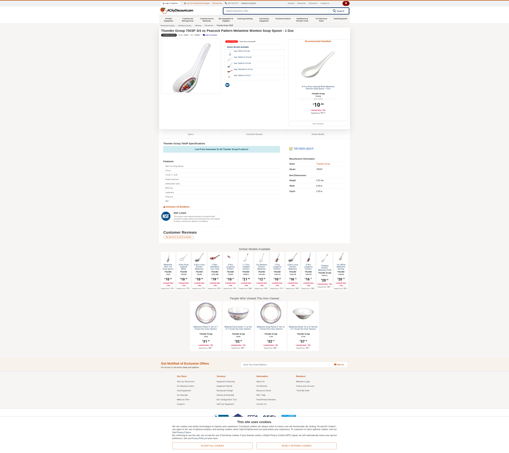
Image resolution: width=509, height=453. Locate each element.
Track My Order (303, 391)
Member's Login (303, 382)
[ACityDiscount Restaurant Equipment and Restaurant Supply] (176, 10)
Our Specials (182, 395)
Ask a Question (318, 124)
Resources (301, 3)
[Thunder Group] (301, 148)
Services (291, 3)
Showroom (313, 3)
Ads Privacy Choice (181, 432)
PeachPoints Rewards (266, 400)
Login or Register (171, 3)
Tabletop (197, 26)
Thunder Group (168, 35)
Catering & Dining (245, 18)
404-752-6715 (233, 3)
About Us (260, 382)
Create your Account (305, 386)
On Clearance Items (321, 19)
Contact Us (325, 3)
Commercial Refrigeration (188, 19)
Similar (318, 134)
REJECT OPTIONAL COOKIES (296, 446)
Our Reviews (261, 386)
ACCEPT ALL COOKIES (212, 446)
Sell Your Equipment (225, 404)
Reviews (254, 134)
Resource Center (263, 391)
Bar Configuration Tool (227, 400)
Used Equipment (340, 18)
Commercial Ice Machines (207, 19)
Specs (191, 134)
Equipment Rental (224, 386)
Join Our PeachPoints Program (198, 3)
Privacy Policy (198, 438)
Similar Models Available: (238, 47)
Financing (218, 3)
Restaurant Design (225, 391)
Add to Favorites (211, 35)
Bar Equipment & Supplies (226, 19)
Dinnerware (209, 25)
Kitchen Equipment (168, 19)
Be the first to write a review (178, 237)
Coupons (181, 404)
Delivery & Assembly (225, 395)
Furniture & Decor (283, 18)
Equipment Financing (226, 382)
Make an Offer (183, 400)
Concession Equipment (264, 19)
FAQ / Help (261, 395)
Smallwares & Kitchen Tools (302, 19)
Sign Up (340, 364)
